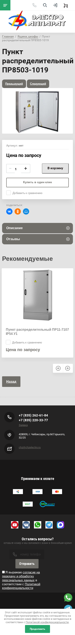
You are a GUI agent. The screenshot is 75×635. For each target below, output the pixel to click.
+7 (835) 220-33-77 (33, 420)
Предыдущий (14, 83)
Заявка (23, 425)
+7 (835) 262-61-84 (33, 415)
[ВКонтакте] (9, 211)
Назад (11, 381)
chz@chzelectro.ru (30, 447)
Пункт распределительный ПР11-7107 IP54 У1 (37, 332)
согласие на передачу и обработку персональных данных (21, 576)
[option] (37, 111)
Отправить (27, 564)
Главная (8, 36)
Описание (14, 228)
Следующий (38, 83)
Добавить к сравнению (27, 193)
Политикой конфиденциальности (21, 586)
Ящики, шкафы (28, 36)
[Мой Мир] (26, 211)
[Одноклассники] (18, 211)
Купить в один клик (37, 182)
